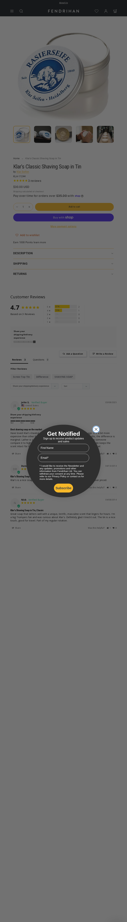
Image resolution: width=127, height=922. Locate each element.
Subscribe (63, 488)
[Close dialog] (96, 429)
